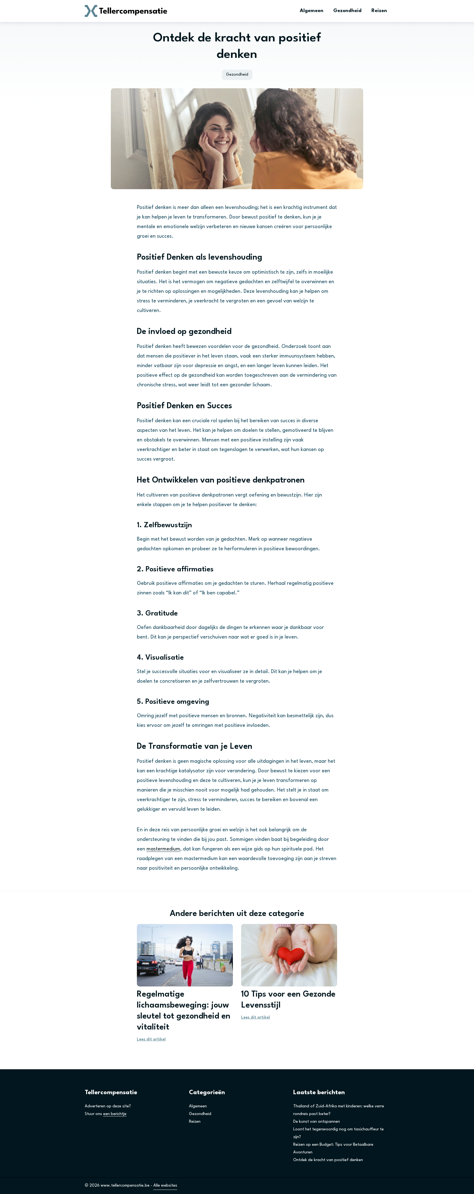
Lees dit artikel (151, 1039)
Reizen (379, 10)
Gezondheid (347, 10)
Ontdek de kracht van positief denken (328, 1160)
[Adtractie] (126, 11)
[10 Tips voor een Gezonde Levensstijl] (289, 955)
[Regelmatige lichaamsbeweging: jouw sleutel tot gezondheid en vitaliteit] (185, 955)
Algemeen (311, 10)
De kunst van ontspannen (316, 1122)
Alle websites (165, 1186)
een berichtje (114, 1114)
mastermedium (163, 849)
